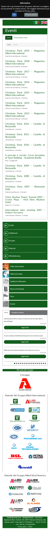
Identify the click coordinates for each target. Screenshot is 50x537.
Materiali (12, 248)
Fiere (12, 296)
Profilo (11, 225)
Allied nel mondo (16, 274)
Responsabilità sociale (20, 37)
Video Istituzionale (17, 266)
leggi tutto (25, 327)
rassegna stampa (17, 312)
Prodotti (12, 241)
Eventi (9, 37)
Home (9, 44)
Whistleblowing (14, 256)
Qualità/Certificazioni (18, 281)
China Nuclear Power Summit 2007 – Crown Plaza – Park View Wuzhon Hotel (25, 199)
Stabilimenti (13, 233)
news (6, 312)
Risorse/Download (17, 289)
